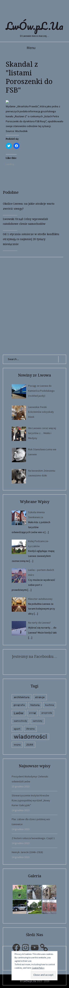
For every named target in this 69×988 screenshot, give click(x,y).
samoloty (37, 721)
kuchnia (49, 705)
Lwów (18, 713)
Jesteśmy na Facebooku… (34, 656)
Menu (31, 47)
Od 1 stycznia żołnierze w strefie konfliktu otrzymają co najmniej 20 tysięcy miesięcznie (31, 239)
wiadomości (30, 737)
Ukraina (30, 728)
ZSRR (29, 744)
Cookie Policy (38, 967)
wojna (17, 744)
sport (17, 728)
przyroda (47, 712)
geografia (19, 705)
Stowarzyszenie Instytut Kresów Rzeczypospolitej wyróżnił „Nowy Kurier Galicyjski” (31, 800)
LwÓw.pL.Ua (34, 25)
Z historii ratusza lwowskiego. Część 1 (33, 838)
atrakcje (40, 697)
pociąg (32, 713)
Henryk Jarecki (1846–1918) (27, 852)
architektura (21, 697)
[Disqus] (34, 305)
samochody (20, 721)
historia (34, 705)
